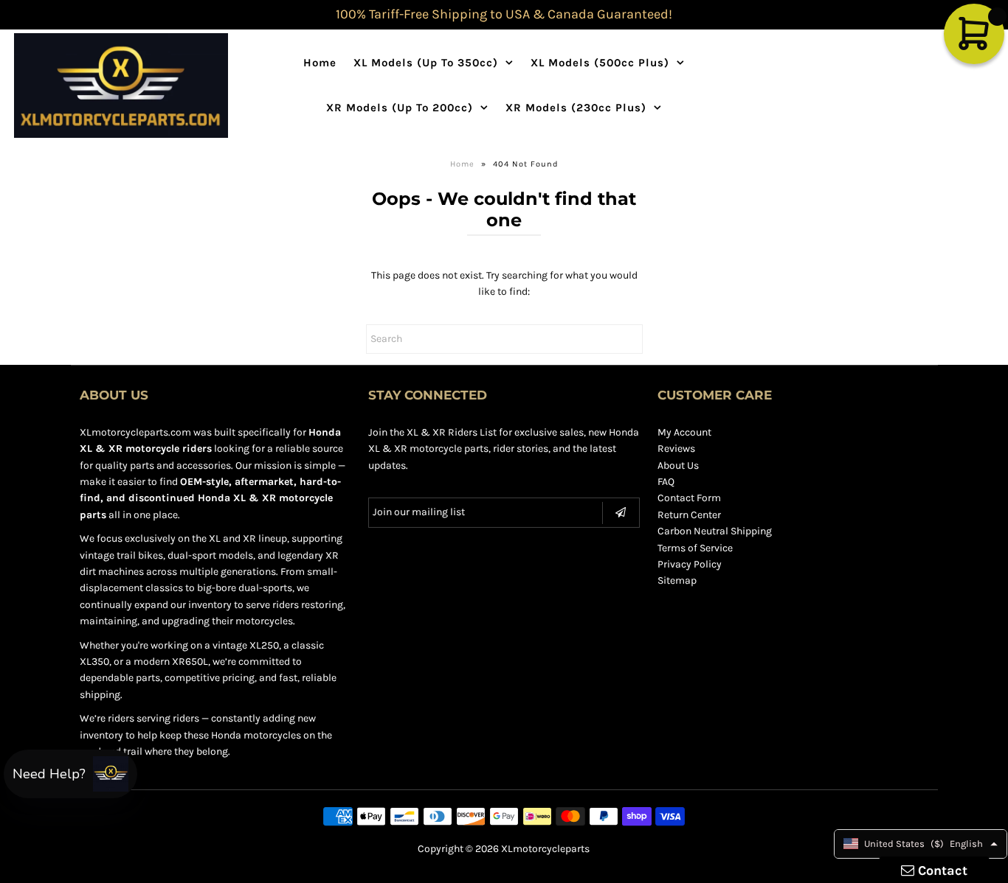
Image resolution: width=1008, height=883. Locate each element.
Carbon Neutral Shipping (714, 531)
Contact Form (689, 498)
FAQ (665, 481)
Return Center (689, 515)
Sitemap (677, 580)
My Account (684, 432)
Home (319, 62)
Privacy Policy (689, 564)
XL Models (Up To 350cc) (425, 62)
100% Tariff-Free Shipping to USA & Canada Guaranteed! (504, 14)
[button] (70, 774)
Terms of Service (695, 548)
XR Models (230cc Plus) (575, 107)
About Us (678, 465)
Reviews (676, 448)
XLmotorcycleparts (545, 848)
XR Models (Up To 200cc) (399, 107)
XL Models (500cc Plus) (600, 62)
